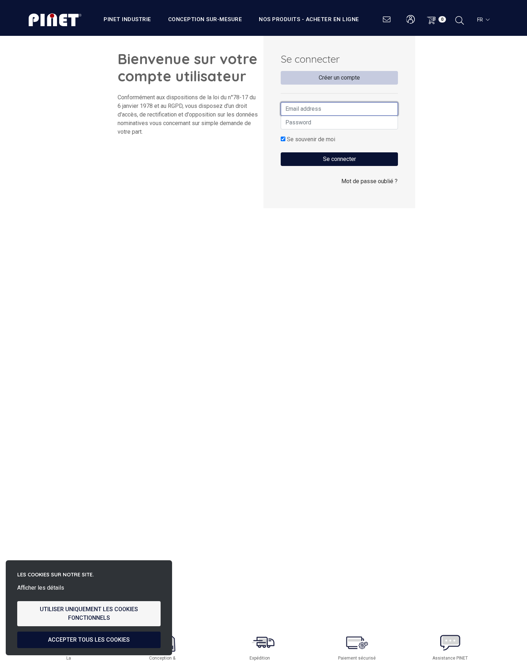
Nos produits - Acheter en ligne (309, 19)
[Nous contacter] (387, 19)
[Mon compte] (410, 19)
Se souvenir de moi (310, 139)
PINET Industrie (127, 19)
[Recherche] (460, 19)
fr (480, 20)
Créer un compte (339, 77)
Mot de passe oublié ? (369, 181)
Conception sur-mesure (205, 19)
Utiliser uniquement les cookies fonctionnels (89, 613)
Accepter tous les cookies (89, 639)
